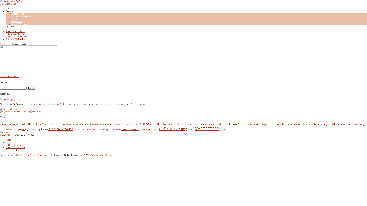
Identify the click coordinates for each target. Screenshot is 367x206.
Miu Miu (32, 129)
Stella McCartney (173, 129)
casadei (127, 124)
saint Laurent (130, 129)
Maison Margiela (15, 129)
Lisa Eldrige (359, 124)
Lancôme (340, 124)
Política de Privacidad (15, 147)
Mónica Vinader (60, 129)
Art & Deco (16, 21)
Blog (8, 142)
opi (90, 129)
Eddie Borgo (207, 124)
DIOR (186, 124)
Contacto (10, 26)
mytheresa (42, 129)
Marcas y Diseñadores (21, 16)
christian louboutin (163, 124)
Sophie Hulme (152, 129)
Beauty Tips (16, 19)
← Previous (5, 76)
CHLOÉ (145, 124)
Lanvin (349, 124)
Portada (9, 8)
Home (3, 44)
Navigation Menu (8, 4)
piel (102, 129)
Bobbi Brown (110, 124)
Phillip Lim (96, 129)
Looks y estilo (17, 14)
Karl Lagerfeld (324, 124)
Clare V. (180, 125)
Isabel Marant (302, 124)
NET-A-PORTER (80, 129)
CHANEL (135, 125)
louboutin (4, 129)
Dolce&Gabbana (195, 125)
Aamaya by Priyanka (10, 124)
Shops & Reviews (19, 24)
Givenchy (256, 124)
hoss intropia (284, 124)
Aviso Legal (11, 150)
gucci (267, 124)
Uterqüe (191, 129)
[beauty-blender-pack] (28, 74)
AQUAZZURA (85, 125)
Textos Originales (8, 155)
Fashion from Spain (231, 124)
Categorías (10, 11)
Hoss (273, 125)
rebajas (118, 129)
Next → (15, 76)
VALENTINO (207, 128)
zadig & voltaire (225, 129)
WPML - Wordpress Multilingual (97, 155)
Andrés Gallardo (70, 124)
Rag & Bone (109, 129)
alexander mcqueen (54, 125)
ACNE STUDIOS (34, 124)
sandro (142, 129)
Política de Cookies (14, 145)
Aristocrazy (97, 124)
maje (25, 129)
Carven (121, 125)
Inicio (8, 140)
